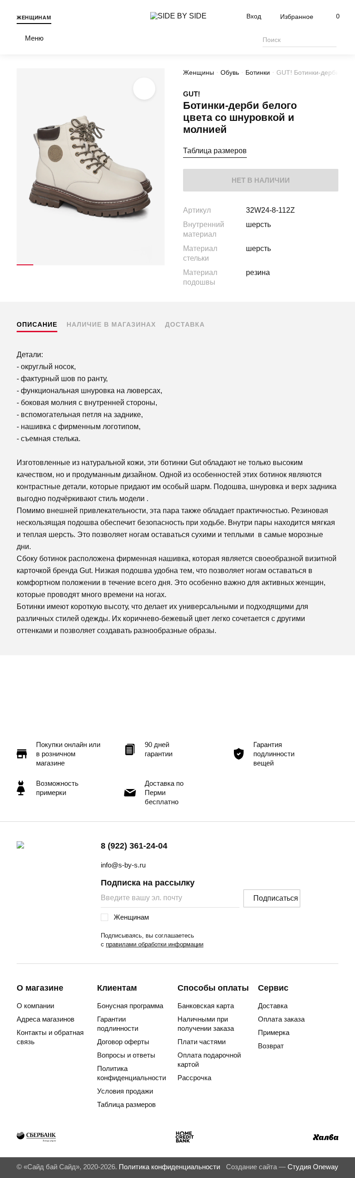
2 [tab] (41, 264)
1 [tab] (25, 264)
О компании (35, 1006)
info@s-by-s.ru (123, 865)
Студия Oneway (313, 1167)
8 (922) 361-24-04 (134, 845)
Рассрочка (194, 1078)
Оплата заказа (281, 1019)
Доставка (185, 324)
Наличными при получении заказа (206, 1023)
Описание (37, 324)
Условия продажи (125, 1091)
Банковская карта (206, 1006)
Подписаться (275, 898)
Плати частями (202, 1042)
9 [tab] (156, 264)
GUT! (191, 94)
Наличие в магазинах (111, 324)
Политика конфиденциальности (131, 1073)
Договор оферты (123, 1042)
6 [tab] (107, 264)
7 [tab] (123, 264)
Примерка (273, 1032)
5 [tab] (90, 264)
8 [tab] (140, 264)
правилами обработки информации (154, 944)
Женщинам (34, 17)
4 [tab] (74, 264)
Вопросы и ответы (126, 1055)
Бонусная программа (130, 1006)
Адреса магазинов (45, 1019)
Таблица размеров (215, 151)
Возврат (271, 1046)
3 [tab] (57, 264)
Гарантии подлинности (117, 1023)
